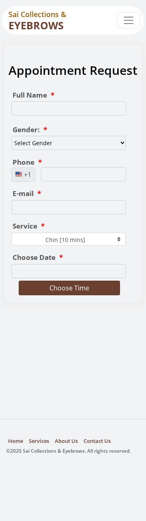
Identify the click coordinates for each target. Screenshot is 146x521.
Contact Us (97, 441)
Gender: (30, 129)
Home (15, 441)
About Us (66, 441)
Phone (27, 162)
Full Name (33, 95)
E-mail (27, 193)
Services (39, 441)
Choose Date (38, 257)
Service (29, 226)
